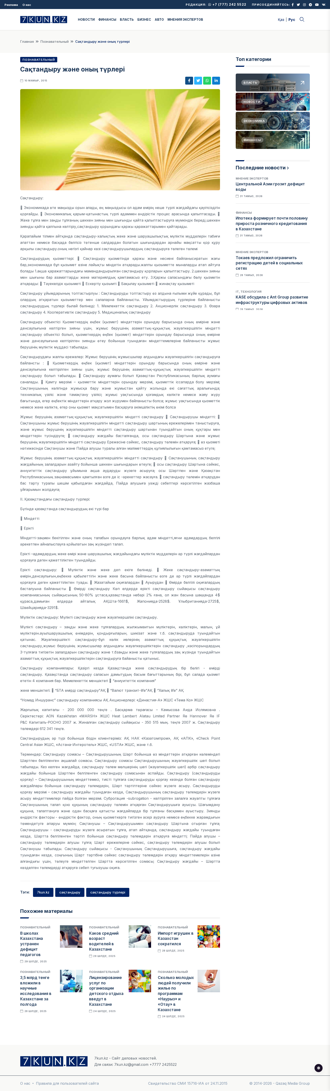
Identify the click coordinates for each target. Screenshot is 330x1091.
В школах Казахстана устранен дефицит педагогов (31, 944)
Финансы (244, 212)
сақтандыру (69, 892)
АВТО (159, 19)
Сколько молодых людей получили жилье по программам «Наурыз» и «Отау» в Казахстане (176, 993)
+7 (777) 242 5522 (228, 4)
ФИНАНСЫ (107, 19)
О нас (26, 5)
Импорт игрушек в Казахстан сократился (176, 938)
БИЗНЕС (144, 19)
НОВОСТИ (86, 19)
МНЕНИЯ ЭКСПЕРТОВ (185, 19)
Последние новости (261, 168)
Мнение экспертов (252, 178)
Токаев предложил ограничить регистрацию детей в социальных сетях (269, 263)
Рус (291, 19)
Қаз (281, 19)
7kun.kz (43, 892)
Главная (27, 41)
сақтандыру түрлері (107, 892)
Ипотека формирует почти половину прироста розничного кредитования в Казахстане (272, 223)
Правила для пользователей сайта (67, 1083)
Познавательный (54, 41)
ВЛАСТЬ (127, 19)
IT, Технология (249, 291)
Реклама (11, 5)
